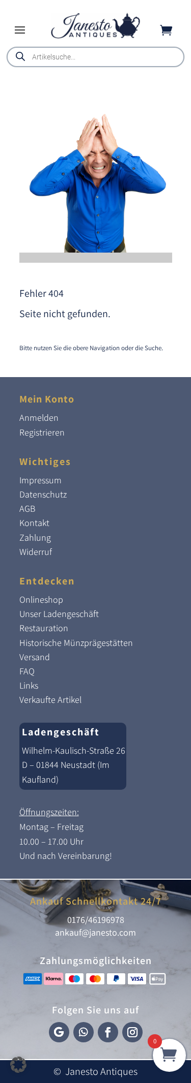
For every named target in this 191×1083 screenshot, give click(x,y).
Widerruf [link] (35, 552)
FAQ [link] (27, 671)
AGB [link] (27, 508)
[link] (95, 35)
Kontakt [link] (34, 523)
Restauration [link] (43, 628)
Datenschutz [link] (43, 494)
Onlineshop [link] (41, 599)
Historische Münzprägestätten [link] (76, 642)
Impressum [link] (40, 480)
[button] (20, 29)
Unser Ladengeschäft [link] (59, 614)
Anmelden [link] (39, 417)
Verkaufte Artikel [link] (50, 699)
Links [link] (28, 685)
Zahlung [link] (35, 537)
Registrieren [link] (42, 432)
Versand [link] (34, 657)
